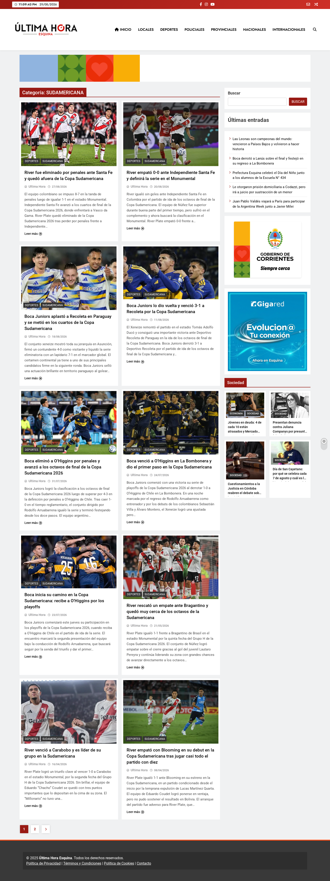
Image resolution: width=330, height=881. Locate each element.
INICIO (125, 29)
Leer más (31, 233)
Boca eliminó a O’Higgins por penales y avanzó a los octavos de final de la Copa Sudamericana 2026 (62, 467)
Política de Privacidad (43, 863)
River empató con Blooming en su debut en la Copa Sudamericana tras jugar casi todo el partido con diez (170, 756)
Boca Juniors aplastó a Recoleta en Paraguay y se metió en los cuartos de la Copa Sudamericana (67, 322)
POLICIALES (194, 29)
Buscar (234, 93)
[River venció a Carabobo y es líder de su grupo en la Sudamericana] (69, 712)
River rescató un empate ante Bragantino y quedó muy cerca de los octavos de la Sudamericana (167, 611)
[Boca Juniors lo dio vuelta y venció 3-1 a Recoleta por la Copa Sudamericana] (171, 272)
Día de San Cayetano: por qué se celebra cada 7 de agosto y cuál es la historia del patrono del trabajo (290, 478)
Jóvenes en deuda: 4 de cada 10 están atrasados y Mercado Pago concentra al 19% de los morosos (245, 431)
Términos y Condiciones (82, 863)
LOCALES (146, 29)
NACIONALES (254, 29)
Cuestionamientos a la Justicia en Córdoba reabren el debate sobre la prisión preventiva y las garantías (245, 493)
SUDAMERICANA (52, 161)
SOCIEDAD (253, 413)
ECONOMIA (236, 413)
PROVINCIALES (223, 29)
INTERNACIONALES (289, 29)
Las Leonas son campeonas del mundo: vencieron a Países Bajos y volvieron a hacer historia (266, 144)
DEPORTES (169, 29)
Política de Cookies (119, 863)
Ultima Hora (37, 186)
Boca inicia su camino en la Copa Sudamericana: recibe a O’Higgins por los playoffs (64, 600)
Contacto (144, 863)
